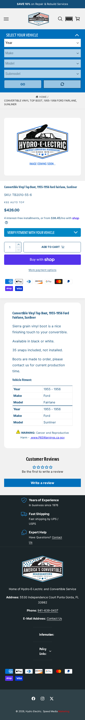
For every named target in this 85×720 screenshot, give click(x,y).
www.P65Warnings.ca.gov (47, 437)
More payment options (43, 269)
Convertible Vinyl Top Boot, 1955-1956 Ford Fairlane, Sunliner (40, 102)
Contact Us (54, 618)
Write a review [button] (42, 483)
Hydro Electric (33, 711)
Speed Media (56, 711)
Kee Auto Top (14, 202)
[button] (6, 18)
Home (43, 96)
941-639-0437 (48, 610)
